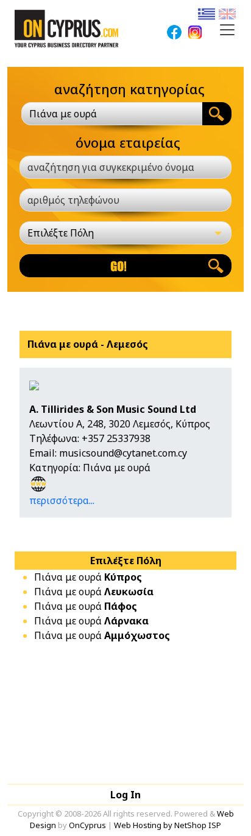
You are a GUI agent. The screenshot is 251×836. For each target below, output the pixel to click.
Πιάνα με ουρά (88, 577)
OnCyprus (87, 825)
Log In (125, 794)
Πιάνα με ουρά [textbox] (63, 113)
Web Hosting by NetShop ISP (167, 825)
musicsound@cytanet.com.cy (123, 453)
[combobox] (111, 113)
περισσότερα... (61, 500)
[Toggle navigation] (227, 29)
